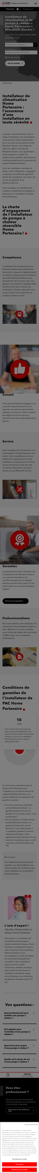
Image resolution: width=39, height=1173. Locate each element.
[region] (19, 1147)
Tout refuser (19, 1164)
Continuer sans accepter (30, 1124)
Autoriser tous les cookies (19, 1169)
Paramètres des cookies (19, 1159)
